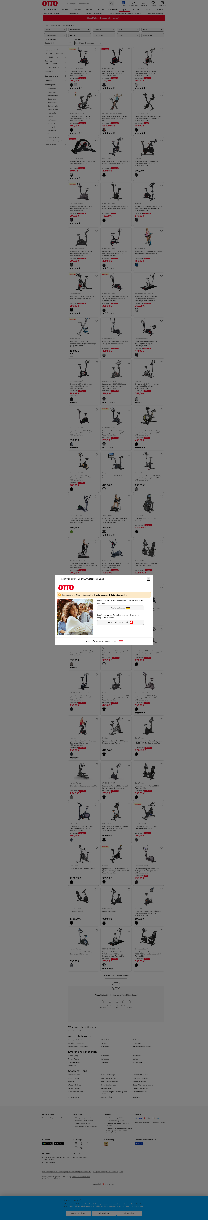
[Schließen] (148, 579)
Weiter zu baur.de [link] (118, 608)
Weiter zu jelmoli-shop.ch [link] (118, 622)
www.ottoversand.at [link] (102, 641)
